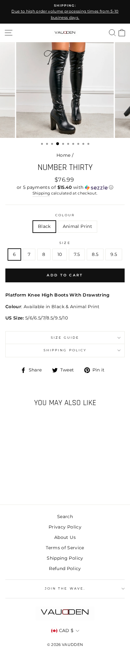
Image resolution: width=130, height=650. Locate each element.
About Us (65, 537)
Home (63, 155)
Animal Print (77, 226)
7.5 (77, 254)
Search (65, 516)
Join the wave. (65, 588)
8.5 (95, 254)
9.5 (113, 254)
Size (64, 243)
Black (44, 226)
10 (59, 254)
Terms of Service (65, 547)
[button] (65, 187)
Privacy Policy (65, 526)
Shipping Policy (65, 350)
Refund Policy (65, 568)
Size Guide (65, 338)
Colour (65, 215)
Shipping (41, 193)
